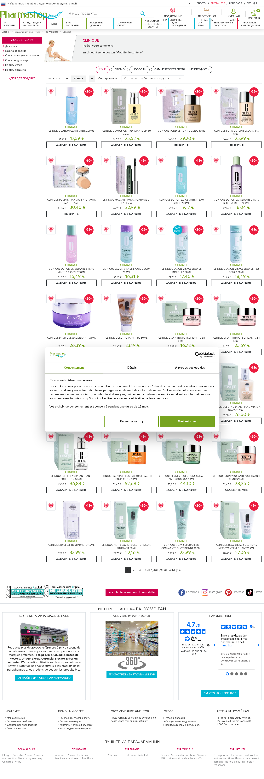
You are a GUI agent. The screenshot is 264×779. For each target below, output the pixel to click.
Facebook (192, 592)
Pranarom (219, 765)
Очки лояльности (16, 728)
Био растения (72, 24)
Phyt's (90, 758)
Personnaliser (129, 421)
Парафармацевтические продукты (153, 24)
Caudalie (18, 755)
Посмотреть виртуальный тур (132, 674)
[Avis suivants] (258, 645)
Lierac (173, 758)
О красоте (9, 24)
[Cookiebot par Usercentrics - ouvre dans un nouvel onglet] (198, 355)
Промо (119, 69)
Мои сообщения (16, 718)
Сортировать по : (109, 78)
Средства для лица (16, 60)
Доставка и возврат (70, 721)
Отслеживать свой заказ (20, 721)
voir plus (227, 645)
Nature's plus (232, 761)
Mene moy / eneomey (30, 758)
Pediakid (143, 755)
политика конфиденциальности (182, 725)
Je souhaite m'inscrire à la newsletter (132, 592)
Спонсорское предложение (22, 725)
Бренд (77, 78)
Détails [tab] (132, 367)
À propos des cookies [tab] (190, 367)
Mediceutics (9, 758)
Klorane (131, 755)
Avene (28, 755)
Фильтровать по (58, 78)
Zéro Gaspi (236, 3)
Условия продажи (175, 718)
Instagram (215, 592)
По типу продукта (15, 69)
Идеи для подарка (22, 78)
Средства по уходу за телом (22, 55)
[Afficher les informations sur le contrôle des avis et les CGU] (208, 645)
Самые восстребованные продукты (181, 69)
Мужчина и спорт (125, 24)
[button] (233, 15)
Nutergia (247, 761)
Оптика (201, 24)
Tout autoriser (187, 421)
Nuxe (74, 758)
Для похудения (179, 24)
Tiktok (258, 592)
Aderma (59, 755)
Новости (200, 3)
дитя (53, 24)
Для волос (11, 46)
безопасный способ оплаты (75, 718)
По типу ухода (13, 65)
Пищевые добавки (96, 24)
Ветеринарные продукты (223, 24)
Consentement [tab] (74, 367)
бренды (252, 3)
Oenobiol (202, 755)
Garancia (39, 755)
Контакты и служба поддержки (76, 725)
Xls (201, 758)
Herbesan (236, 755)
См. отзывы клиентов (220, 693)
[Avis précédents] (214, 645)
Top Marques (51, 31)
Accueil (6, 31)
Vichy (18, 761)
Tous (102, 69)
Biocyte (165, 755)
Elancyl (193, 758)
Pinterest (238, 592)
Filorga (6, 755)
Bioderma (82, 755)
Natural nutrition (223, 758)
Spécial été (218, 3)
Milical (164, 758)
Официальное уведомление (180, 721)
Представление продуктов (250, 24)
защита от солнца (15, 50)
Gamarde (7, 761)
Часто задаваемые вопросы (75, 728)
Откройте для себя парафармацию (44, 678)
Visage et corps (21, 40)
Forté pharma (221, 755)
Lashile (183, 758)
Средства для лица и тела (32, 24)
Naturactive (251, 755)
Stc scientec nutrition (183, 755)
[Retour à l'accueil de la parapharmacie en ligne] (33, 15)
